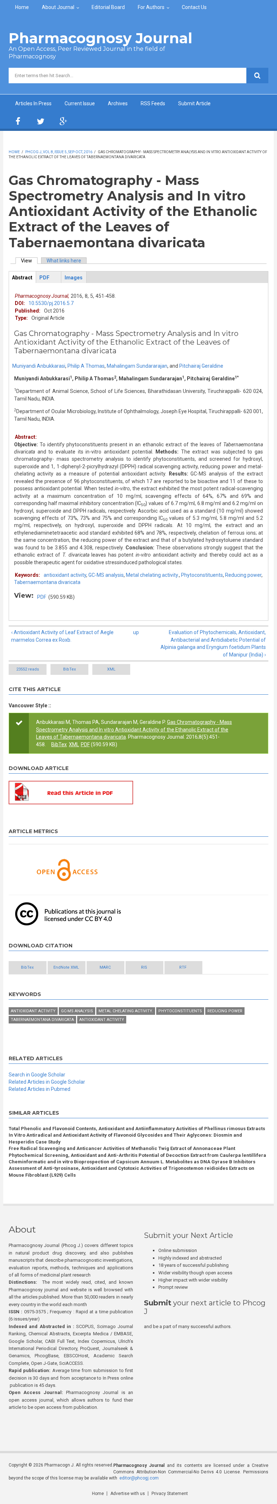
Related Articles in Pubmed (39, 1089)
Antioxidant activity (33, 1011)
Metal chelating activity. (152, 575)
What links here (64, 261)
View (29, 261)
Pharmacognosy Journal (100, 38)
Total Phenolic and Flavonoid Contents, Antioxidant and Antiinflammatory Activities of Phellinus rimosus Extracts (137, 1128)
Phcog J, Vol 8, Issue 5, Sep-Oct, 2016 (58, 152)
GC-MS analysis (106, 575)
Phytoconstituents (202, 575)
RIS (144, 967)
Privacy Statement (169, 1493)
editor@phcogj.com (139, 1478)
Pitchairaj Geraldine (201, 366)
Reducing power (243, 575)
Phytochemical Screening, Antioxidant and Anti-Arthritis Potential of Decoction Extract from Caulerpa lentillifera (137, 1155)
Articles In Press (33, 103)
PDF (41, 597)
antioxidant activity (65, 575)
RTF (182, 967)
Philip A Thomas (86, 366)
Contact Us (194, 7)
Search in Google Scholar (37, 1075)
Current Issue (80, 103)
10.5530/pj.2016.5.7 (51, 303)
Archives (118, 103)
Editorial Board (108, 7)
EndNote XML (66, 967)
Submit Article (194, 103)
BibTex (69, 669)
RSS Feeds (153, 103)
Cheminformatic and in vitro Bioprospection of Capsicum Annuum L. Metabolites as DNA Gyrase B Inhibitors (132, 1161)
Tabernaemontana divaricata (47, 582)
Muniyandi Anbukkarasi (38, 366)
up (136, 632)
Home (22, 7)
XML (111, 669)
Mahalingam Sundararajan (137, 366)
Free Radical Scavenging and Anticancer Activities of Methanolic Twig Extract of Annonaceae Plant (122, 1148)
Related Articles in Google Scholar (47, 1082)
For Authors (151, 7)
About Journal (58, 7)
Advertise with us (127, 1493)
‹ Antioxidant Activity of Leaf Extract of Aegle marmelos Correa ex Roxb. (62, 635)
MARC (105, 967)
